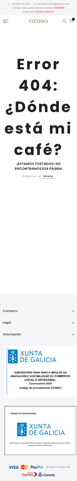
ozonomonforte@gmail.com (53, 3)
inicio (48, 176)
